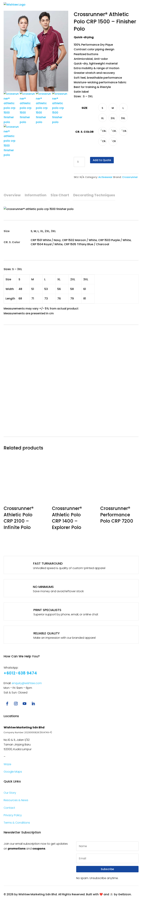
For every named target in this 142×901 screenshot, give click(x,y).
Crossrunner (130, 177)
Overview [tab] (12, 195)
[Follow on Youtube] (24, 703)
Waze (7, 764)
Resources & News (16, 800)
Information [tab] (35, 195)
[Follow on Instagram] (16, 703)
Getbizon (124, 894)
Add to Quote (102, 160)
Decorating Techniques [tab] (94, 195)
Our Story (10, 793)
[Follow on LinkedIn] (33, 703)
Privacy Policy (13, 815)
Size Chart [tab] (60, 195)
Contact (9, 808)
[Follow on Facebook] (7, 703)
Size (84, 108)
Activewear (105, 177)
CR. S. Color (84, 132)
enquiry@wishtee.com (27, 683)
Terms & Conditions (17, 823)
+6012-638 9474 (20, 673)
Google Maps (13, 772)
